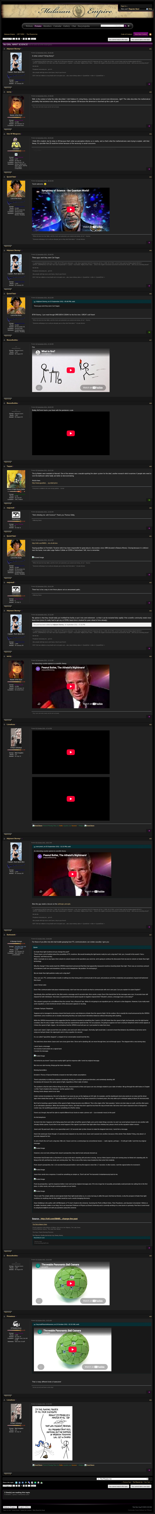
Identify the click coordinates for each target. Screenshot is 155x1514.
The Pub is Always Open (40, 1224)
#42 (150, 92)
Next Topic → (148, 1482)
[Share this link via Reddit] (32, 1482)
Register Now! (134, 9)
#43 (150, 134)
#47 (150, 340)
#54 (150, 656)
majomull (10, 508)
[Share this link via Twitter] (16, 1482)
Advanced (128, 26)
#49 (150, 466)
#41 (150, 49)
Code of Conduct (126, 34)
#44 (150, 177)
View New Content (141, 34)
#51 (150, 536)
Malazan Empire (9, 34)
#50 (150, 508)
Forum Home (15, 1510)
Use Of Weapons (14, 134)
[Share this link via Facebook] (19, 1482)
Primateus (11, 1316)
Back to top (8, 87)
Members (47, 25)
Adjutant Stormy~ (14, 49)
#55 (150, 724)
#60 (150, 1400)
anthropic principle (64, 904)
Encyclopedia (84, 25)
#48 (150, 403)
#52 (150, 582)
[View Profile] (22, 49)
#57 (150, 935)
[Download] (42, 1482)
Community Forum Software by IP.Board (140, 1510)
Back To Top (7, 1510)
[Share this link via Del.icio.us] (29, 1482)
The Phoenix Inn (32, 34)
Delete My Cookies (26, 1510)
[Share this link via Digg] (23, 1482)
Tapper (9, 466)
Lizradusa (11, 724)
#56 (150, 838)
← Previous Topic (126, 1482)
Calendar (57, 25)
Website (29, 25)
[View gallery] (16, 154)
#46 (150, 294)
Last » (33, 39)
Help (150, 9)
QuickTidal (11, 177)
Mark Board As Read (39, 1510)
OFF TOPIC (21, 34)
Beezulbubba (12, 340)
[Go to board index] (77, 11)
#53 (150, 611)
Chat (74, 25)
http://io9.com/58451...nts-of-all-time (45, 543)
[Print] (38, 1482)
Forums (38, 25)
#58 (150, 1256)
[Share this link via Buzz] (26, 1482)
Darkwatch (11, 935)
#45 (150, 250)
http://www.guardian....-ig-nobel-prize (45, 483)
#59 (150, 1316)
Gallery (66, 25)
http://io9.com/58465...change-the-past (59, 1219)
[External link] (37, 825)
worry (9, 92)
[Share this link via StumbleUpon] (35, 1482)
